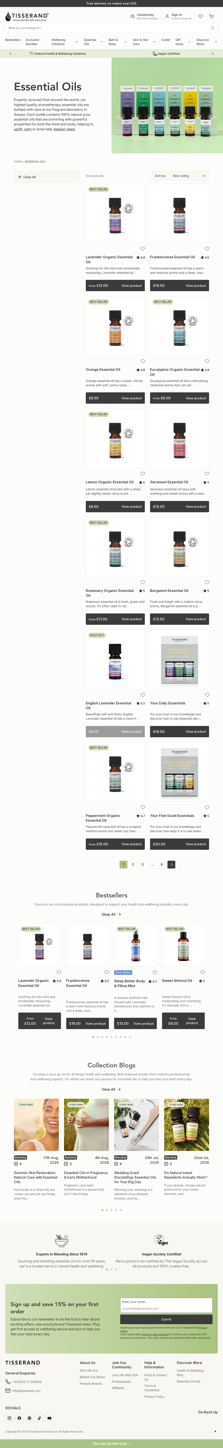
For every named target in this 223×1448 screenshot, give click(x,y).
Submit (166, 1319)
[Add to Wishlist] (143, 249)
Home (18, 161)
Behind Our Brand (92, 1377)
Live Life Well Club (125, 1375)
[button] (111, 1443)
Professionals (121, 1381)
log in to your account (155, 1334)
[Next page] (171, 864)
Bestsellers (12, 40)
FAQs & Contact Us (155, 1377)
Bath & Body (113, 42)
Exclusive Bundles (32, 42)
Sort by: (160, 176)
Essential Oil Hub (189, 1381)
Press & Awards (91, 1383)
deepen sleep (64, 129)
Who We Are (89, 1370)
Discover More (203, 42)
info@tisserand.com (26, 1391)
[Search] (213, 28)
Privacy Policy (154, 1396)
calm (28, 129)
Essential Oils (90, 42)
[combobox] (111, 28)
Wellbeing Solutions (59, 42)
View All (108, 1089)
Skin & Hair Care (140, 42)
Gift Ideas (179, 42)
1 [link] (123, 864)
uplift (18, 129)
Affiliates (118, 1388)
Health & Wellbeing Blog (190, 1373)
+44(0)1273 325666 (27, 1382)
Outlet (165, 40)
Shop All (108, 914)
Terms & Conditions (151, 1388)
